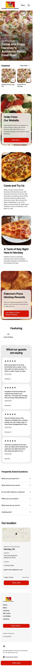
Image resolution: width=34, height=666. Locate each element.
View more (8, 374)
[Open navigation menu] (29, 5)
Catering (6, 611)
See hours (25, 577)
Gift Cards (6, 613)
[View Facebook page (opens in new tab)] (4, 646)
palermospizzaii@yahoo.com (13, 570)
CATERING (7, 616)
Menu (23, 5)
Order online (16, 583)
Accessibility (7, 636)
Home (5, 605)
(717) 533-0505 (9, 566)
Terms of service (8, 633)
